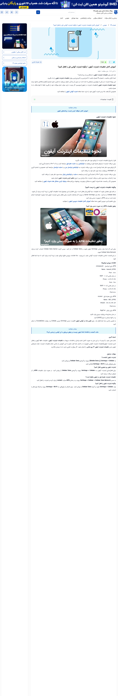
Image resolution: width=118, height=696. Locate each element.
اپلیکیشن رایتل (67, 174)
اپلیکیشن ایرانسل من (71, 167)
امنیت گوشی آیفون (72, 91)
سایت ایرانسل (57, 167)
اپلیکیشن (81, 164)
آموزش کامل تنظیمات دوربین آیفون (79, 201)
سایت (75, 174)
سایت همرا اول (70, 164)
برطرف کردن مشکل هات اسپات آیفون (55, 181)
